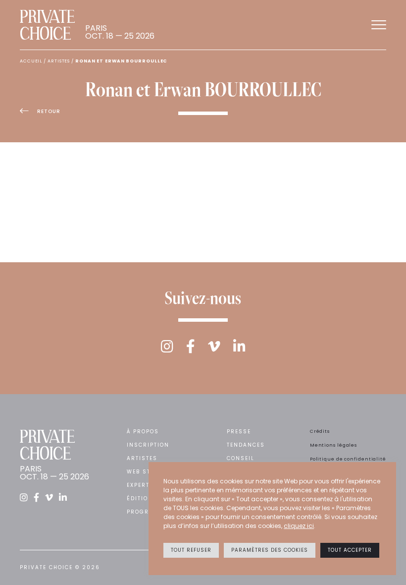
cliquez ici (299, 526)
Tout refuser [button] (191, 550)
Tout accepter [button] (350, 550)
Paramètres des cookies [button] (269, 550)
